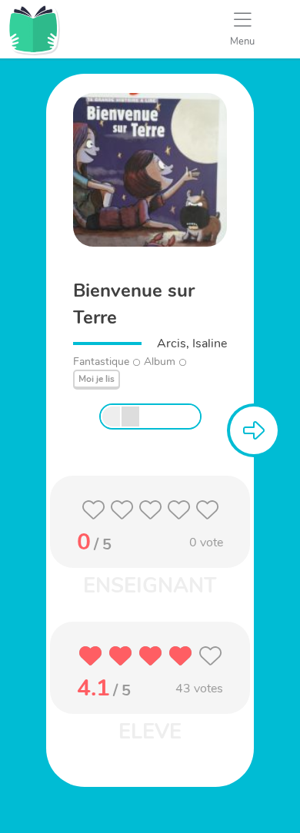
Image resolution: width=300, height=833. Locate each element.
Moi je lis (96, 379)
